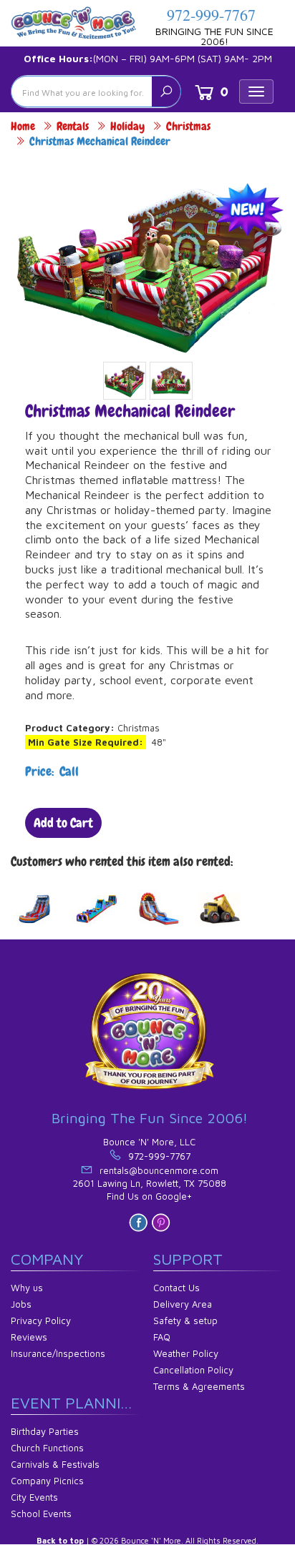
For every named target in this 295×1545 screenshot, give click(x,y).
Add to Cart (63, 822)
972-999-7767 (211, 14)
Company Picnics (47, 1480)
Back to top (60, 1540)
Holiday (127, 126)
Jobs (21, 1304)
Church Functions (47, 1447)
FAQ (161, 1337)
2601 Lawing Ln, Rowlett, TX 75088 (149, 1183)
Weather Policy (185, 1353)
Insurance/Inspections (58, 1353)
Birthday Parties (45, 1431)
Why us (27, 1287)
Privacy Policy (41, 1320)
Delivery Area (182, 1304)
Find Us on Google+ (149, 1196)
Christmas (188, 126)
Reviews (29, 1337)
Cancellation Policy (193, 1370)
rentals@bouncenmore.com (159, 1170)
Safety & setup (185, 1320)
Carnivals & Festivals (55, 1464)
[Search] (166, 91)
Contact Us (176, 1287)
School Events (41, 1513)
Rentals (73, 126)
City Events (34, 1497)
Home (23, 126)
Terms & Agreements (199, 1386)
